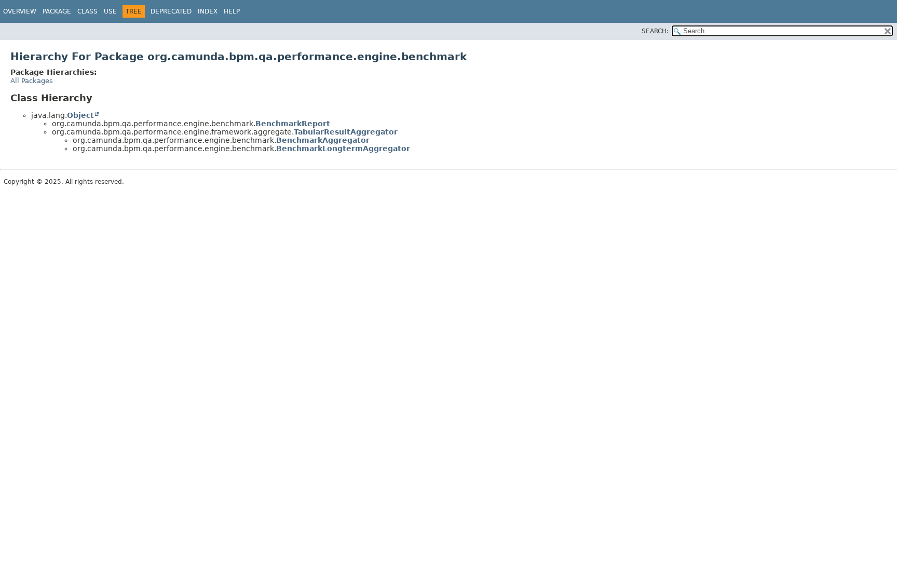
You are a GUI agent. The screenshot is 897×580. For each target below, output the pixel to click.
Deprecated (171, 11)
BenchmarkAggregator (323, 140)
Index (208, 11)
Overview (19, 11)
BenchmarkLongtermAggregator (343, 148)
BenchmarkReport (292, 123)
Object (80, 115)
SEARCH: (655, 31)
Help (232, 11)
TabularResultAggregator (346, 132)
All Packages (31, 81)
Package (57, 11)
